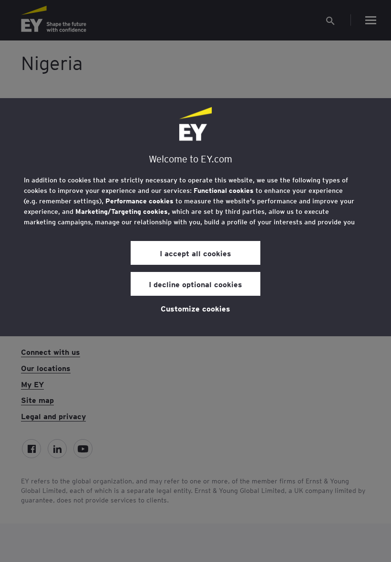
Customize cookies (195, 308)
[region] (195, 217)
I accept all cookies (195, 253)
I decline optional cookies (195, 284)
